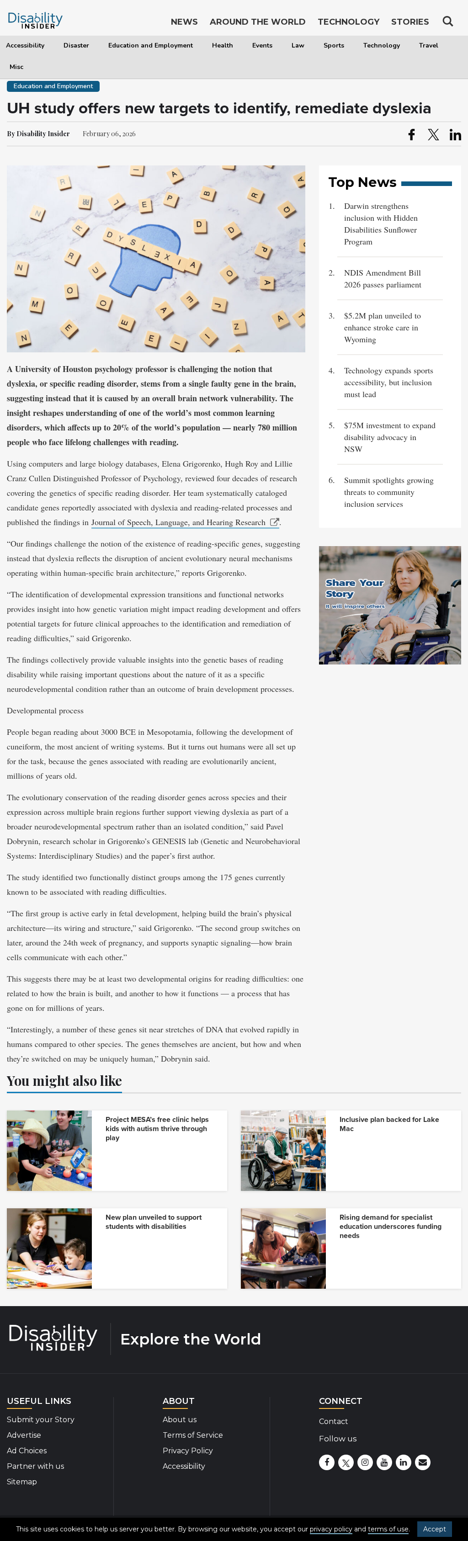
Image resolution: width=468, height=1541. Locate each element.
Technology (381, 45)
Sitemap (22, 1481)
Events (262, 45)
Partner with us (35, 1466)
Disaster (76, 45)
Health (222, 45)
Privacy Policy (188, 1450)
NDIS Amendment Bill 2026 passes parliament (382, 278)
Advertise (24, 1435)
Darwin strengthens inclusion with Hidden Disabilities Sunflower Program (381, 223)
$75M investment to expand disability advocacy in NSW (390, 437)
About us (180, 1419)
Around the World (258, 22)
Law (298, 45)
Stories (410, 22)
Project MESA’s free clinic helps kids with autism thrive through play (157, 1128)
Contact (333, 1421)
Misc (16, 67)
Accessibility (25, 45)
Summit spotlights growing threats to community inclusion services (389, 491)
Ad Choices (27, 1450)
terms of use (388, 1529)
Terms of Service (193, 1435)
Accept (434, 1529)
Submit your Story (40, 1419)
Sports (334, 45)
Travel (428, 45)
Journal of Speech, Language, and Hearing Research (178, 521)
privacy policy (331, 1529)
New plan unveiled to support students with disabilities (154, 1222)
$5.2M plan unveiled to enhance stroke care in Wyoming (382, 327)
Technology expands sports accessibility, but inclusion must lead (388, 382)
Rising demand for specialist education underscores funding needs (390, 1226)
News (184, 22)
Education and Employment (150, 45)
